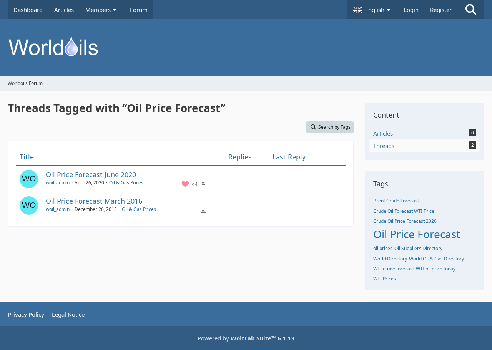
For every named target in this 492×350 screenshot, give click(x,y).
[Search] (470, 9)
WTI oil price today (435, 268)
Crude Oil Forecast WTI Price (403, 211)
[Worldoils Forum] (246, 47)
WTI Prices (384, 278)
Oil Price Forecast (416, 234)
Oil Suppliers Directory (418, 248)
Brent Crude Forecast (396, 200)
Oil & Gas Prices (126, 182)
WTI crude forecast (393, 268)
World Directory (390, 258)
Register (441, 9)
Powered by (246, 338)
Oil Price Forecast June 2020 (91, 174)
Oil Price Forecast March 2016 (94, 201)
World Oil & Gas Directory (436, 258)
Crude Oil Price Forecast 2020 (405, 221)
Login (411, 9)
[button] (372, 9)
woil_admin (58, 182)
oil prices (382, 248)
